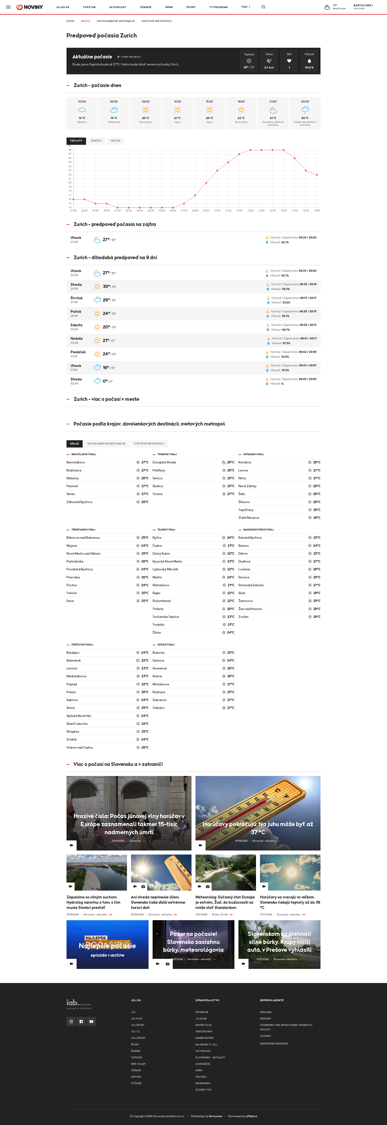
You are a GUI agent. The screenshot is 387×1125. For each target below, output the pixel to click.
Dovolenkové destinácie (116, 21)
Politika (201, 1077)
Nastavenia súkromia (274, 1043)
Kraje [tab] (74, 443)
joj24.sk (201, 1018)
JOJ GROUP (138, 1038)
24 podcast (117, 7)
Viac (244, 7)
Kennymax (215, 1116)
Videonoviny (204, 1031)
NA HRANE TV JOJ (206, 1044)
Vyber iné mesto (131, 57)
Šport (191, 7)
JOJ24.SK (62, 7)
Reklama (266, 1012)
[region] (193, 22)
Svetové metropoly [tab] (149, 443)
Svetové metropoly (157, 21)
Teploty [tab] (76, 141)
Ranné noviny (205, 1038)
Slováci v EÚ (203, 1090)
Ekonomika (203, 1083)
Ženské (135, 1051)
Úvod (70, 21)
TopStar (136, 1057)
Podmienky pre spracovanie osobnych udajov (286, 1027)
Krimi (169, 7)
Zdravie (146, 7)
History (136, 1077)
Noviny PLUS (203, 1025)
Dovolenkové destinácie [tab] (106, 443)
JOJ (133, 1012)
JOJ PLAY (136, 1018)
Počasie (136, 1083)
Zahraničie (203, 1064)
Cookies (265, 1036)
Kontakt (265, 1018)
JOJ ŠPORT (138, 1025)
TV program (218, 7)
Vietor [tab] (115, 141)
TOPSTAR (89, 7)
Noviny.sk (202, 1012)
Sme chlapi (138, 1064)
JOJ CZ (135, 1031)
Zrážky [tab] (96, 141)
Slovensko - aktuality (210, 1057)
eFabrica (251, 1116)
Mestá (85, 21)
